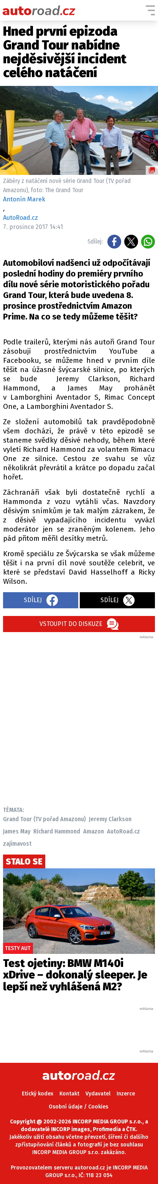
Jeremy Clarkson (110, 819)
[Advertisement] (79, 719)
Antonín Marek (24, 199)
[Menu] (150, 10)
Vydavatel (98, 1093)
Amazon (93, 831)
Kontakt (69, 1093)
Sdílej (33, 600)
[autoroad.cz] (39, 10)
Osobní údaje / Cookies (78, 1106)
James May (16, 831)
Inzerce (126, 1093)
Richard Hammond (56, 831)
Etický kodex (37, 1093)
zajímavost (17, 843)
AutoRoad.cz (123, 831)
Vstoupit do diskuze (71, 623)
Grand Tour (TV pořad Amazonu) (44, 819)
